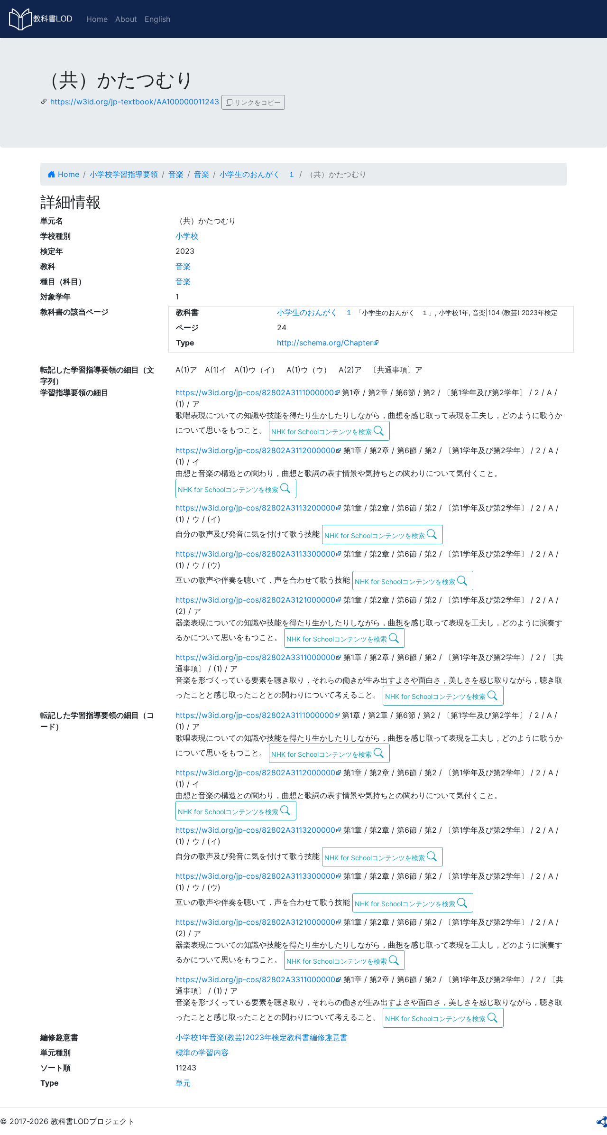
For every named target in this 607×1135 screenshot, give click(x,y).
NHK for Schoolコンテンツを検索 (322, 432)
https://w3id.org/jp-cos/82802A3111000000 (254, 392)
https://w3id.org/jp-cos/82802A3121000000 (255, 600)
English (157, 19)
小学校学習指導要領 (124, 174)
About (126, 19)
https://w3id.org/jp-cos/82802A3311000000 (255, 657)
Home (97, 19)
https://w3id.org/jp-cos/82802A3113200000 (255, 507)
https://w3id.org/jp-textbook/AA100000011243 (134, 101)
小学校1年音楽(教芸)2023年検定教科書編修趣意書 (261, 1037)
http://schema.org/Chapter (325, 342)
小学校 (186, 236)
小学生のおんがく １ (257, 174)
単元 (183, 1083)
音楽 (176, 174)
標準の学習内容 (202, 1052)
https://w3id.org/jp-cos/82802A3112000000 (255, 450)
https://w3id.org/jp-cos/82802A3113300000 (255, 553)
